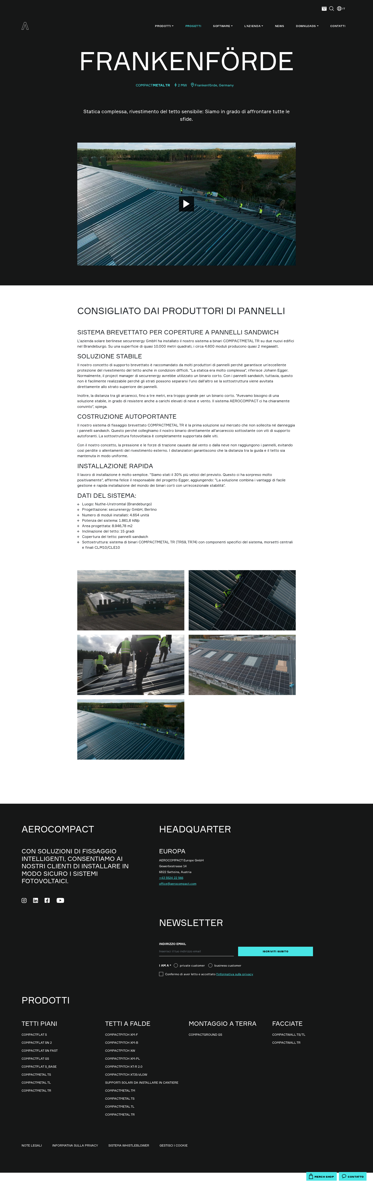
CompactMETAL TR (36, 1090)
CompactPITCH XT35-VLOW (126, 1074)
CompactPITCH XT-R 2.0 (123, 1066)
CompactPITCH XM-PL (122, 1058)
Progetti (193, 26)
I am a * (166, 965)
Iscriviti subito (276, 951)
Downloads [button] (306, 26)
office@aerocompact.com (177, 883)
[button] (332, 9)
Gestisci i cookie (174, 1145)
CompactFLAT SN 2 (37, 1042)
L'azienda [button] (252, 26)
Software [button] (221, 26)
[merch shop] (324, 8)
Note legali (32, 1145)
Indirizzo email (172, 944)
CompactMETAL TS (36, 1074)
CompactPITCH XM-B (121, 1042)
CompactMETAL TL (36, 1082)
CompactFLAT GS (35, 1058)
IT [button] (343, 8)
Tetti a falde (127, 1023)
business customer (227, 965)
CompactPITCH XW (120, 1050)
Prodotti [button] (163, 26)
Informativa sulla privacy (75, 1145)
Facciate (287, 1023)
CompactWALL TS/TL (288, 1034)
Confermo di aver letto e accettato (209, 974)
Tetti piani (39, 1023)
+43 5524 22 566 (171, 878)
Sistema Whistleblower (128, 1145)
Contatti (337, 26)
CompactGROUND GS (205, 1034)
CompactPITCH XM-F (121, 1034)
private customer (192, 965)
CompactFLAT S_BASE (39, 1066)
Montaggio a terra (222, 1023)
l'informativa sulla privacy (234, 974)
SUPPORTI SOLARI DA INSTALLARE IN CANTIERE (141, 1082)
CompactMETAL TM (120, 1090)
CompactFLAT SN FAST (40, 1050)
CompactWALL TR (286, 1042)
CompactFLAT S (34, 1034)
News (279, 26)
